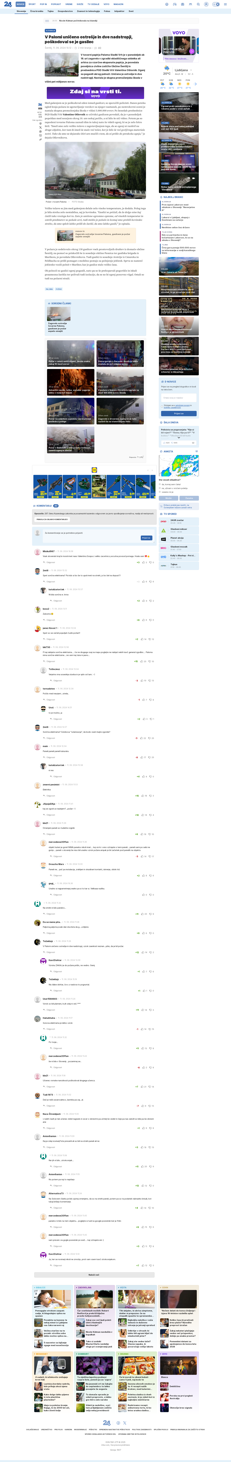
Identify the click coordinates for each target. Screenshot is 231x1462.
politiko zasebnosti (172, 407)
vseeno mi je (167, 492)
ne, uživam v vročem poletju (175, 488)
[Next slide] (152, 470)
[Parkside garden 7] (99, 486)
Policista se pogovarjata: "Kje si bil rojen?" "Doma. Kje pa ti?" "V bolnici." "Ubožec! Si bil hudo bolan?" (178, 434)
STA (40, 117)
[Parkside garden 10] (143, 486)
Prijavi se (146, 538)
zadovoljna (84, 1287)
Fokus (107, 11)
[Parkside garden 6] (84, 486)
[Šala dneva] (192, 443)
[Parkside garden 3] (40, 486)
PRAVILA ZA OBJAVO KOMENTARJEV (52, 519)
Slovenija (21, 11)
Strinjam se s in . (178, 406)
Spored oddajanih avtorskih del (100, 1434)
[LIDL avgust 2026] (94, 470)
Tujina (50, 11)
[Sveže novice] (47, 20)
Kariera (68, 1430)
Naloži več (94, 1275)
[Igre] (175, 4)
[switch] (216, 4)
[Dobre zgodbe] (167, 4)
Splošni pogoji (161, 1430)
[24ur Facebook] (118, 1423)
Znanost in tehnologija (88, 11)
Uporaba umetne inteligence (132, 1434)
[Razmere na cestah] (191, 4)
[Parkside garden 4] (55, 486)
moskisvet (42, 1354)
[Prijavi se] (206, 4)
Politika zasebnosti (142, 1430)
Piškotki (93, 1430)
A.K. (40, 114)
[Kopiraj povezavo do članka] (40, 139)
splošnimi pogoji (183, 405)
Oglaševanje (32, 1430)
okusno (124, 1354)
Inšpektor (119, 11)
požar (58, 289)
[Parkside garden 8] (114, 486)
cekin (165, 1287)
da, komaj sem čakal (171, 484)
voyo (164, 1354)
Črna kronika (36, 11)
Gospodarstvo (65, 11)
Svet (131, 11)
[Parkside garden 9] (128, 486)
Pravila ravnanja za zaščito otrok (187, 1430)
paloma (49, 289)
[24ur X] (125, 1423)
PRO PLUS (58, 1430)
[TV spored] (183, 4)
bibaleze (40, 1287)
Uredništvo (46, 1430)
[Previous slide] (148, 470)
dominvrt (83, 1354)
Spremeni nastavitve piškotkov (114, 1430)
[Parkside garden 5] (70, 486)
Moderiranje (80, 1430)
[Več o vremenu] (195, 84)
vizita (123, 1287)
